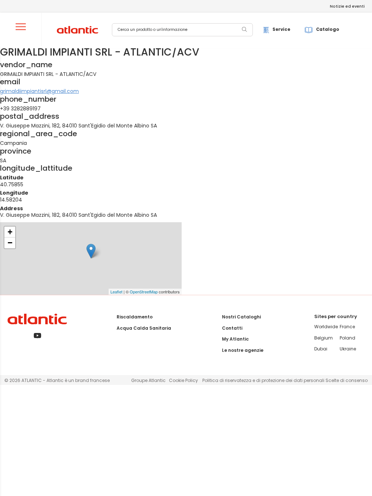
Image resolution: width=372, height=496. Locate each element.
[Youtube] (37, 336)
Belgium (323, 338)
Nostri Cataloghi (241, 317)
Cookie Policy (183, 380)
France (347, 327)
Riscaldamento (135, 317)
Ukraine (348, 349)
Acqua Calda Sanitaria (144, 328)
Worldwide (326, 327)
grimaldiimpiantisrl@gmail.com (39, 91)
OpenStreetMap (144, 291)
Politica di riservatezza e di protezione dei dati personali (264, 380)
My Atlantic (235, 339)
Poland (347, 338)
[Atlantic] (77, 30)
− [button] (10, 242)
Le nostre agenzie (242, 350)
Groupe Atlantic (148, 380)
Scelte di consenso (347, 380)
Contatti (232, 328)
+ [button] (10, 231)
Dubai (320, 349)
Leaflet (116, 291)
